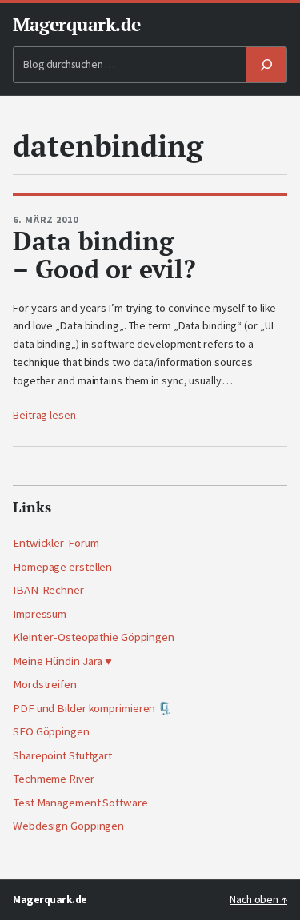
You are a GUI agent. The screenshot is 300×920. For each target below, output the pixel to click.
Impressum (39, 614)
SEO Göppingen (51, 731)
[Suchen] (266, 65)
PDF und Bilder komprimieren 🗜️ (92, 708)
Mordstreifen (45, 684)
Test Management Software (80, 802)
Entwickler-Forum (55, 543)
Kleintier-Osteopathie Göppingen (93, 637)
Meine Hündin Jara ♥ (62, 661)
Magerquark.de (77, 24)
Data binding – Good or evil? (104, 254)
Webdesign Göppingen (68, 825)
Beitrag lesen (44, 415)
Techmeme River (53, 778)
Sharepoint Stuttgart (62, 755)
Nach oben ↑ (258, 899)
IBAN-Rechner (48, 590)
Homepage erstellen (62, 567)
